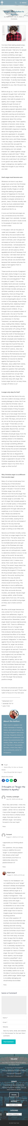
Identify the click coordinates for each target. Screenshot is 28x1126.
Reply (4, 826)
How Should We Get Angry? (13, 772)
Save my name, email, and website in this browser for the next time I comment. (14, 1033)
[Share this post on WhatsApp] (11, 780)
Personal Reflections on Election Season (14, 1070)
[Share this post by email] (15, 780)
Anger (6, 765)
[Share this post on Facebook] (3, 780)
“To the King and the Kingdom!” (14, 1067)
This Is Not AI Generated (14, 1076)
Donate (14, 1095)
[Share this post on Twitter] (7, 780)
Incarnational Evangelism (14, 1073)
